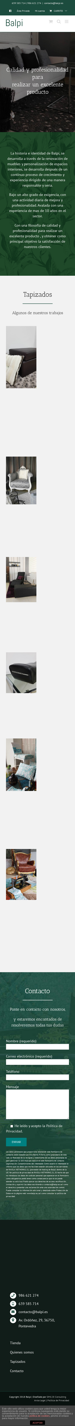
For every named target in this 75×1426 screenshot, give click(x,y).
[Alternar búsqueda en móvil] (59, 21)
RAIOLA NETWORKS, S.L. (44, 1172)
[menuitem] (10, 11)
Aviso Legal (40, 1400)
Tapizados (17, 1361)
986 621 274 (34, 3)
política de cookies (39, 1416)
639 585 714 (19, 3)
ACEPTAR (38, 1423)
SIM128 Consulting (56, 1396)
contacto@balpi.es (53, 3)
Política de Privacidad (58, 1400)
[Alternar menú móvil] (67, 21)
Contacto (17, 1371)
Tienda (15, 1343)
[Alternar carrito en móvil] (51, 21)
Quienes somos (22, 1352)
